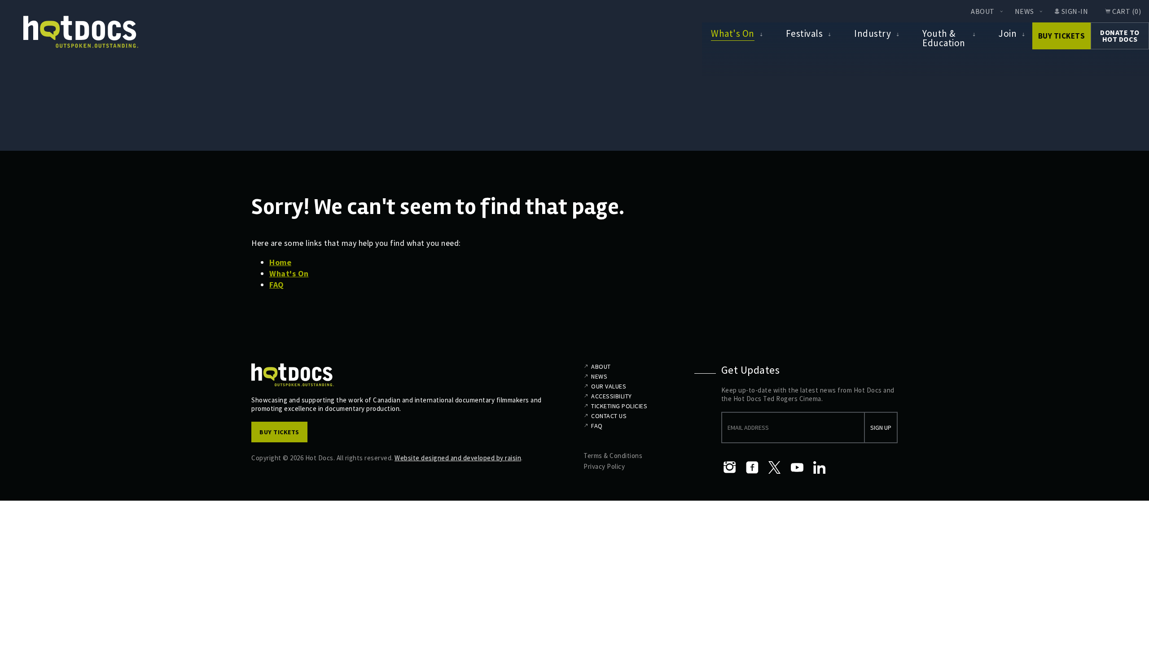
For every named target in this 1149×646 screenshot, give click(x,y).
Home (280, 262)
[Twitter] (774, 467)
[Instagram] (730, 467)
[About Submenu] (1001, 11)
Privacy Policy (604, 466)
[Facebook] (752, 467)
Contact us (609, 416)
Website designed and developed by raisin (458, 458)
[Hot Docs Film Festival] (80, 32)
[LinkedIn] (819, 467)
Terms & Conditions (612, 455)
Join (1008, 33)
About (983, 11)
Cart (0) (1126, 11)
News (1024, 11)
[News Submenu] (1040, 11)
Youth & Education (943, 37)
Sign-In (1074, 11)
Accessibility (611, 396)
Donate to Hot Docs (1120, 36)
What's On (732, 33)
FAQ (276, 284)
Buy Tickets (1061, 36)
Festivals (804, 33)
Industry (872, 33)
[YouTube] (797, 467)
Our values (608, 386)
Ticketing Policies (619, 406)
